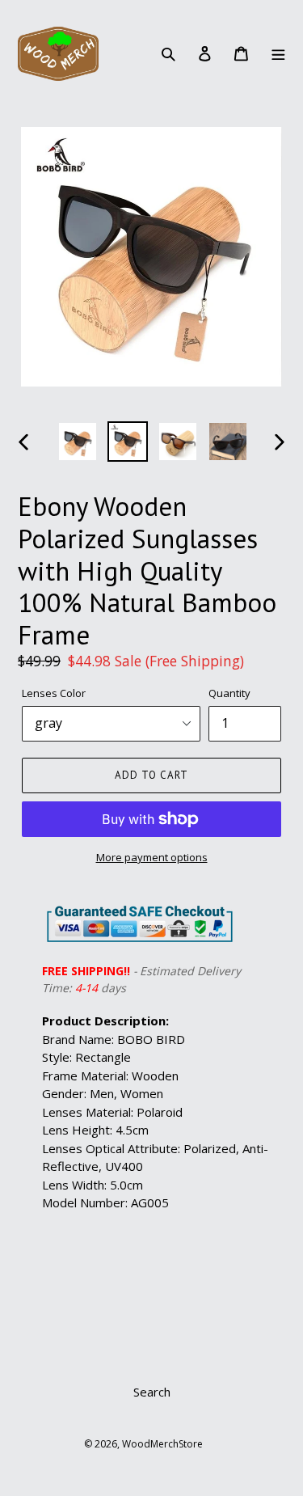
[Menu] (277, 53)
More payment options (152, 857)
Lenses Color (54, 693)
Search (151, 1392)
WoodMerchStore (162, 1444)
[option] (78, 441)
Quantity (229, 693)
